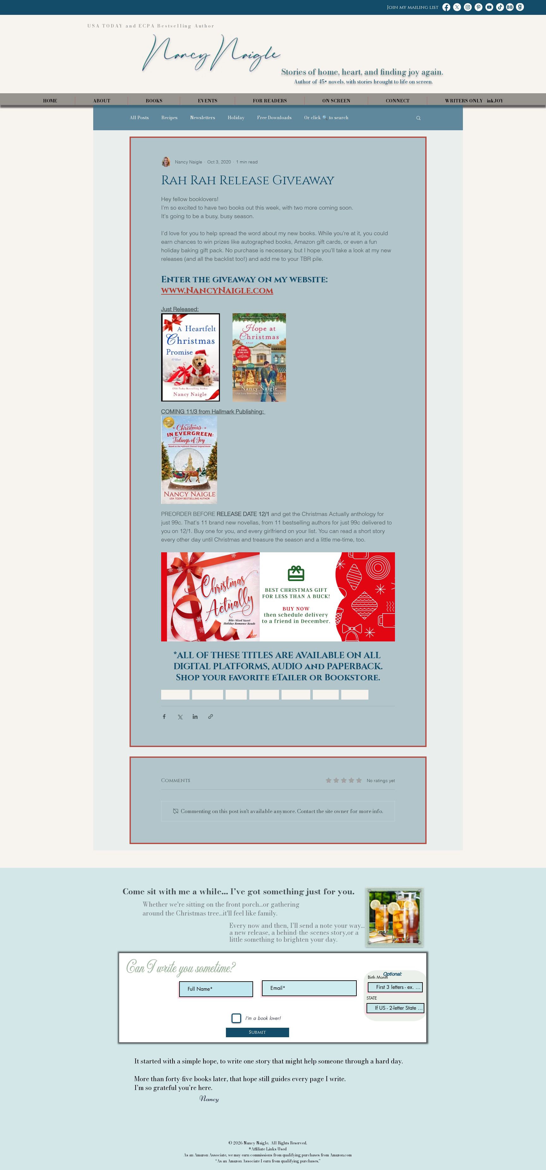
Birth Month (378, 977)
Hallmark (326, 694)
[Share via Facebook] (164, 717)
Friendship (264, 694)
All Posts (139, 117)
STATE (372, 998)
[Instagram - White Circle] (468, 7)
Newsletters (202, 117)
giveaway (354, 694)
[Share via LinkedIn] (195, 717)
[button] (419, 117)
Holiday (236, 117)
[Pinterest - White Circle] (478, 7)
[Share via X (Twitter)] (180, 717)
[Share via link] (211, 717)
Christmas (175, 694)
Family (236, 694)
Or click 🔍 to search (326, 117)
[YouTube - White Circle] (489, 7)
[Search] (421, 52)
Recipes (169, 117)
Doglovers (296, 694)
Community (207, 694)
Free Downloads (274, 117)
